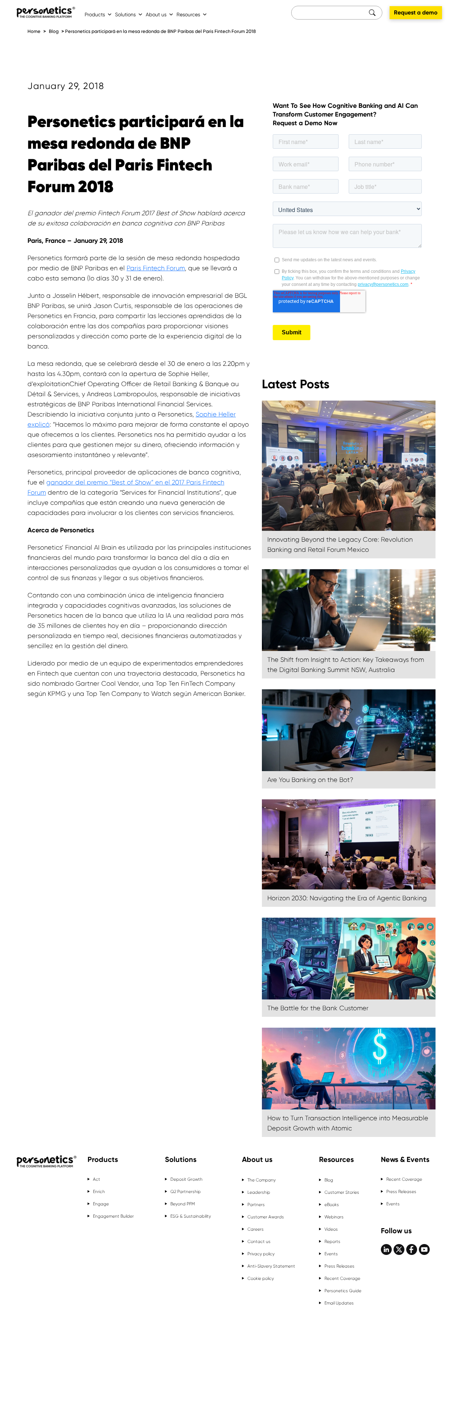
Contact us (259, 1241)
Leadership (258, 1192)
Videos (331, 1229)
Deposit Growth (186, 1179)
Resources (188, 14)
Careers (255, 1229)
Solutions (125, 14)
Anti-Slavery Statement (271, 1266)
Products (95, 14)
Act (96, 1179)
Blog (54, 31)
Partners (256, 1204)
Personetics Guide (342, 1290)
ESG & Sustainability (190, 1216)
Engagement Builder (113, 1216)
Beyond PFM (182, 1203)
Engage (101, 1203)
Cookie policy (260, 1278)
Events (331, 1253)
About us (156, 14)
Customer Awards (265, 1216)
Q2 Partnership (185, 1191)
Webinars (334, 1216)
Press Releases (339, 1266)
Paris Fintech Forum (156, 268)
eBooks (331, 1204)
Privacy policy (261, 1253)
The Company (261, 1180)
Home (34, 31)
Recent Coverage (342, 1278)
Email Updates (339, 1303)
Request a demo (416, 12)
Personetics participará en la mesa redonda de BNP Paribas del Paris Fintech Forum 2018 (160, 31)
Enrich (99, 1191)
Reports (332, 1241)
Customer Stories (341, 1192)
